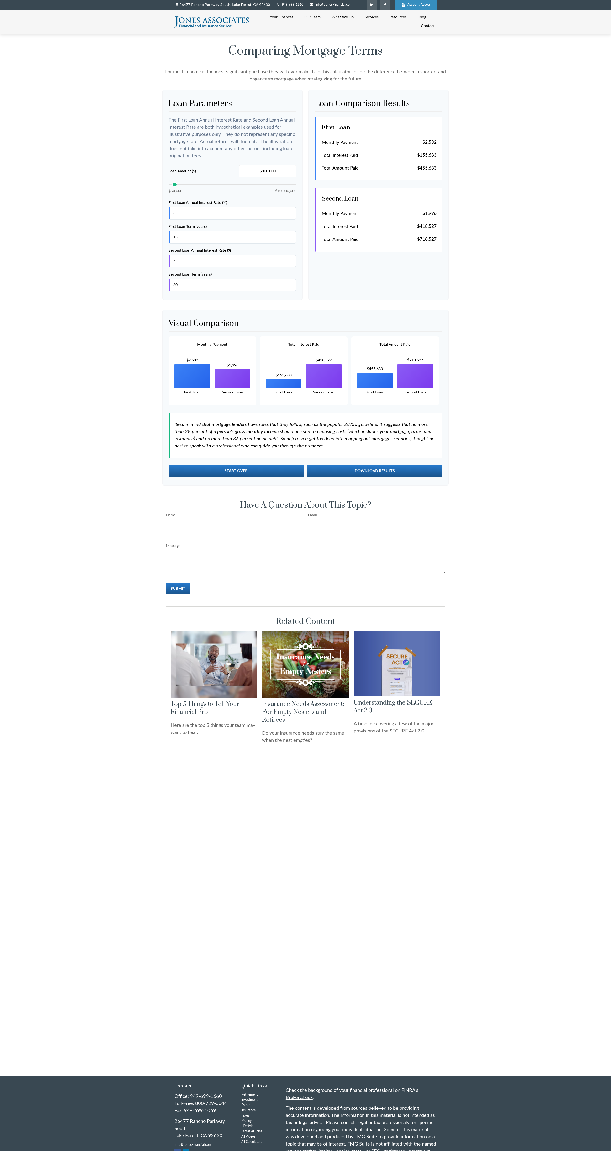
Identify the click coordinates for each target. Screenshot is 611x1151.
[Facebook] (385, 5)
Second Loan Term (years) (190, 274)
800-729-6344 (211, 1103)
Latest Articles (251, 1131)
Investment (249, 1100)
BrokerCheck (299, 1097)
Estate (245, 1105)
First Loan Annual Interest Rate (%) (198, 203)
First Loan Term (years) (188, 226)
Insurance (248, 1110)
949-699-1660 (292, 4)
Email (312, 515)
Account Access (419, 4)
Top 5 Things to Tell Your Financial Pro (205, 708)
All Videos (248, 1136)
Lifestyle (247, 1126)
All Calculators (251, 1142)
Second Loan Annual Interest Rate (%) (200, 250)
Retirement (249, 1094)
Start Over (236, 471)
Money (246, 1121)
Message (173, 546)
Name (171, 515)
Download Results (375, 471)
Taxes (245, 1115)
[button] (281, 17)
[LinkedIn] (372, 5)
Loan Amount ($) (182, 171)
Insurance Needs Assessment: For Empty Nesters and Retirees (303, 712)
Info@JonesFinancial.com (334, 4)
